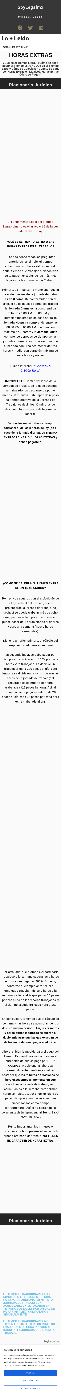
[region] (30, 1370)
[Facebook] (20, 27)
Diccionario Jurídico (30, 84)
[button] (30, 1304)
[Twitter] (30, 27)
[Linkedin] (41, 27)
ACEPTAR (30, 1373)
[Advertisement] (30, 120)
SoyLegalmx (30, 7)
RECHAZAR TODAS (30, 1389)
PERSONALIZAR (30, 1381)
